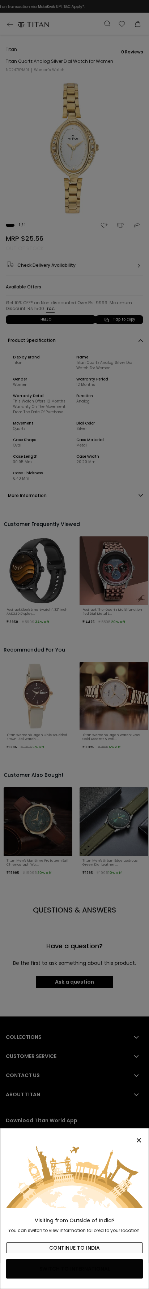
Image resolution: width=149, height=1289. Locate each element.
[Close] (74, 1136)
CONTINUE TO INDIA (74, 1247)
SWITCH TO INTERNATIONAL (74, 1268)
